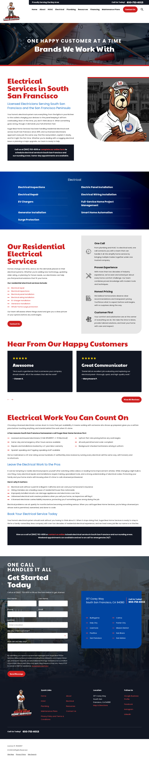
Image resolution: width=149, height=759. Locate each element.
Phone (10, 609)
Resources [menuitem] (83, 9)
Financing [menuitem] (95, 9)
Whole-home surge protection (24, 307)
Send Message (16, 674)
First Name (12, 599)
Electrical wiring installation (22, 297)
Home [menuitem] (34, 9)
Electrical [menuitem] (59, 9)
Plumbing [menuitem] (71, 9)
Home (43, 696)
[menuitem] (43, 187)
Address (11, 620)
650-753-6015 (135, 2)
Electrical (70, 701)
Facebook (128, 704)
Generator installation (20, 303)
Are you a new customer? (18, 631)
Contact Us (130, 9)
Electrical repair (17, 288)
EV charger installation (20, 300)
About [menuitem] (42, 9)
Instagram (128, 709)
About (68, 696)
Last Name (43, 599)
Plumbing (45, 706)
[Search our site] (142, 9)
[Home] (11, 11)
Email (41, 609)
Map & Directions (100, 705)
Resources (70, 706)
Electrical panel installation (22, 294)
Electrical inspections (20, 291)
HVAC (43, 701)
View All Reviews (131, 399)
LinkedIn (127, 714)
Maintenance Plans (49, 711)
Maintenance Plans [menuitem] (111, 9)
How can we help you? (17, 641)
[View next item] (12, 400)
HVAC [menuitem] (50, 9)
